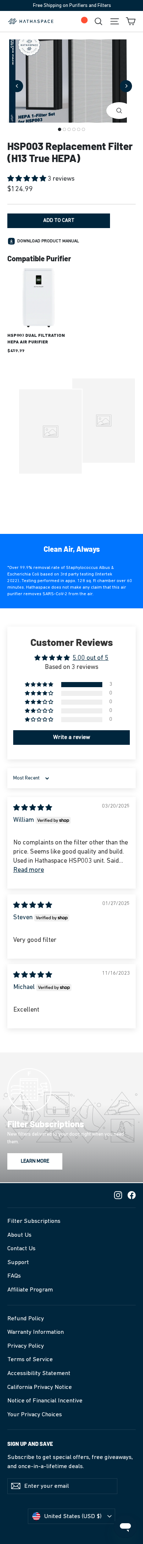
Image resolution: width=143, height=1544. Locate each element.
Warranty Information (35, 1332)
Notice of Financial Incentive (44, 1401)
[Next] (126, 86)
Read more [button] (28, 870)
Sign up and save (30, 1443)
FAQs (14, 1276)
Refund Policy (25, 1319)
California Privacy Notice (39, 1387)
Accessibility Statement (38, 1373)
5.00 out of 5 (91, 658)
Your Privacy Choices (34, 1415)
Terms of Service (30, 1359)
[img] (32, 808)
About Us (19, 1235)
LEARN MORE (35, 1161)
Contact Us (21, 1248)
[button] (27, 179)
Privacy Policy (25, 1346)
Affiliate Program (30, 1290)
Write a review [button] (71, 737)
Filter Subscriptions (33, 1221)
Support (18, 1262)
